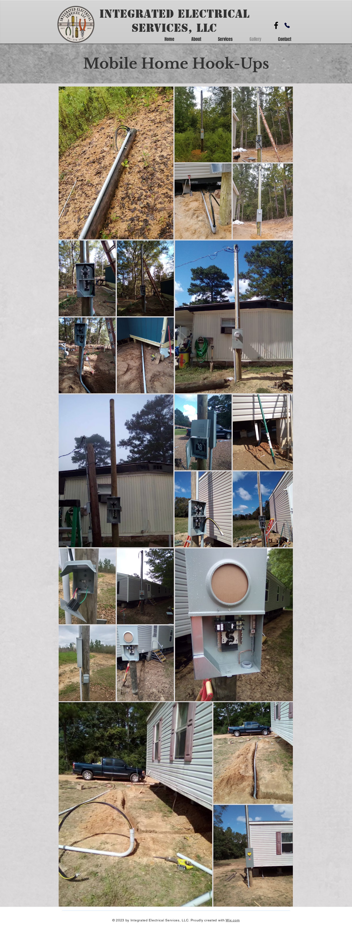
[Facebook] (276, 25)
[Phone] (287, 25)
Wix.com (233, 920)
